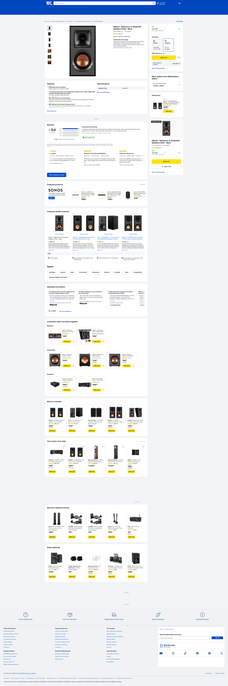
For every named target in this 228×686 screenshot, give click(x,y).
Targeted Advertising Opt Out (108, 678)
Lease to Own (7, 659)
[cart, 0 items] (179, 3)
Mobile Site (209, 673)
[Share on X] (221, 653)
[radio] (157, 45)
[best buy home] (49, 3)
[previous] (48, 160)
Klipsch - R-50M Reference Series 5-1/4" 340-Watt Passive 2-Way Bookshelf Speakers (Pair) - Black (84, 238)
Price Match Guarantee (10, 639)
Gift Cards (6, 647)
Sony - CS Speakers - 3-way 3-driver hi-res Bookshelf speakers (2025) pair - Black (108, 238)
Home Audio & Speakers (57, 21)
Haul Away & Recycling (61, 644)
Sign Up (217, 637)
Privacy (22, 678)
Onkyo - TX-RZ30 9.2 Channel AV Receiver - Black (67, 380)
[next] (144, 160)
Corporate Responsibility (113, 659)
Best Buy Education (112, 642)
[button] (163, 30)
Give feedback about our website (27, 673)
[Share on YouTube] (161, 653)
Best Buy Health (111, 639)
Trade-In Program (8, 644)
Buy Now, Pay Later (9, 661)
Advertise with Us (111, 634)
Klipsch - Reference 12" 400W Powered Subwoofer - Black (97, 356)
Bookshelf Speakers (97, 21)
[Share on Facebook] (197, 653)
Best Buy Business (111, 644)
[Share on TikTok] (185, 653)
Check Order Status (9, 631)
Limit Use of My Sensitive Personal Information (89, 678)
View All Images (59, 234)
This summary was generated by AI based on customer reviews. (97, 133)
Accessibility (6, 678)
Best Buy (47, 21)
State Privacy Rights (40, 678)
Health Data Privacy (50, 678)
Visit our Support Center (61, 631)
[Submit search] (154, 3)
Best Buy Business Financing (11, 664)
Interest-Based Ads (30, 678)
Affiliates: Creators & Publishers (115, 636)
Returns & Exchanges (9, 636)
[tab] (52, 272)
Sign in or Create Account (166, 629)
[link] (56, 175)
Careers (109, 656)
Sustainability (110, 661)
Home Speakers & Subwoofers (82, 21)
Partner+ (109, 647)
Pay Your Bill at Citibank (10, 656)
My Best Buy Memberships (62, 653)
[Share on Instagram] (173, 653)
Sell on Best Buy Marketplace (114, 631)
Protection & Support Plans (62, 642)
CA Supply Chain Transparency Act (124, 678)
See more (51, 250)
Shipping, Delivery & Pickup (11, 634)
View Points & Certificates (62, 656)
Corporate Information (113, 653)
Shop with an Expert (60, 634)
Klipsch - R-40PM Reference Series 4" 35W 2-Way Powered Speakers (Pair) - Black (132, 238)
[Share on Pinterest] (209, 653)
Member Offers (59, 659)
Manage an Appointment (61, 639)
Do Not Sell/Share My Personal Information (67, 678)
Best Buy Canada (219, 673)
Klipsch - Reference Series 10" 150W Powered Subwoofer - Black (128, 356)
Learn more (167, 647)
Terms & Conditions (15, 678)
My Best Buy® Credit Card (10, 653)
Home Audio (69, 21)
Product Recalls (8, 642)
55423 (164, 53)
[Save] (179, 57)
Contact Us (58, 647)
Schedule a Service (60, 636)
